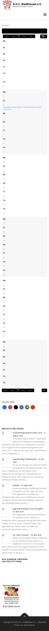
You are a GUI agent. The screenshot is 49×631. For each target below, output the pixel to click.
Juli (13, 36)
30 (4, 336)
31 (4, 346)
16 (4, 213)
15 (4, 204)
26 (4, 302)
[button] (44, 390)
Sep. (24, 36)
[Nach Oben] (24, 616)
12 (4, 179)
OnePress (42, 622)
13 (4, 187)
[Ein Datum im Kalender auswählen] (19, 36)
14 (4, 196)
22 (4, 266)
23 (4, 274)
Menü (45, 15)
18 (4, 232)
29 (4, 327)
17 (4, 223)
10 (4, 162)
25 (4, 293)
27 (4, 310)
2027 (31, 36)
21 (4, 257)
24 (4, 285)
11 (4, 170)
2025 (7, 36)
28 (4, 319)
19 (4, 240)
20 (4, 249)
